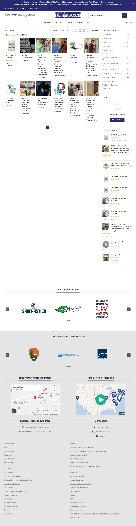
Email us (102, 436)
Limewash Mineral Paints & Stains (16, 491)
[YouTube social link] (23, 8)
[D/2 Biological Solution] (11, 45)
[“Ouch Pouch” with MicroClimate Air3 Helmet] (43, 88)
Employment (8, 462)
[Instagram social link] (20, 8)
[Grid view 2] (73, 30)
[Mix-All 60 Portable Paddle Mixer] (11, 88)
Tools (6, 510)
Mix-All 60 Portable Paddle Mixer (11, 100)
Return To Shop (117, 119)
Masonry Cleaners (108, 69)
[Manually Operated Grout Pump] (75, 45)
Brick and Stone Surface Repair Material (112, 59)
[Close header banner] (133, 3)
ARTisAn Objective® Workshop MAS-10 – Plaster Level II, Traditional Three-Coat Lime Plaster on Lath (91, 63)
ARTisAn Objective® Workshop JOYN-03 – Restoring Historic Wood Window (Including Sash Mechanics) (59, 63)
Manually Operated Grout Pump (74, 57)
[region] (68, 309)
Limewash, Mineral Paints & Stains (111, 65)
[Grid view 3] (84, 30)
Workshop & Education (110, 85)
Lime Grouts (106, 50)
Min (23, 35)
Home (6, 30)
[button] (7, 309)
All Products (106, 34)
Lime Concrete (107, 46)
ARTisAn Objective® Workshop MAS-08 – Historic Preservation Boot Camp (26, 104)
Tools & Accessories (109, 77)
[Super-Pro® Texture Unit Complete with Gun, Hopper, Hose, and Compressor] (59, 88)
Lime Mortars (106, 42)
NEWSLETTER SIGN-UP (35, 8)
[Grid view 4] (88, 30)
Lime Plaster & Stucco (109, 54)
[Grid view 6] (80, 30)
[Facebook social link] (18, 8)
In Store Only (8, 514)
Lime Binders (106, 38)
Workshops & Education (12, 506)
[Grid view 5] (76, 30)
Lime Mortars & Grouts (12, 476)
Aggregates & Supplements (111, 73)
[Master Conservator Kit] (27, 45)
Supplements (8, 499)
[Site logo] (68, 15)
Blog (71, 499)
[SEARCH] (124, 15)
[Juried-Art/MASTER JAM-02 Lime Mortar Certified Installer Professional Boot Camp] (75, 88)
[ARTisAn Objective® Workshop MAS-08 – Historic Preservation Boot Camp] (27, 88)
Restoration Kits (108, 81)
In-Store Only (107, 89)
